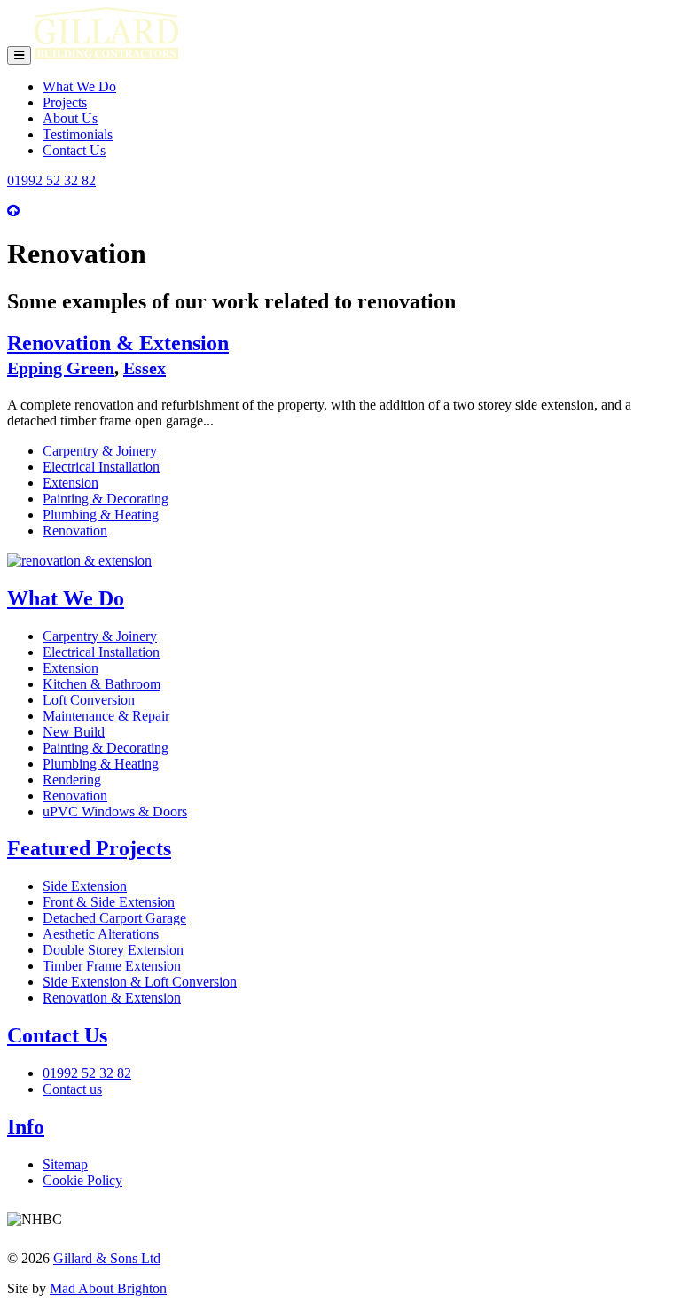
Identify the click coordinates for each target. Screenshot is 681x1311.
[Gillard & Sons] (106, 54)
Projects (65, 102)
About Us (70, 118)
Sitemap (65, 1164)
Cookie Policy (82, 1180)
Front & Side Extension (109, 901)
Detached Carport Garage (114, 917)
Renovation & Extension (118, 343)
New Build (74, 731)
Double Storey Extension (113, 949)
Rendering (72, 779)
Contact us (72, 1088)
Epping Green (60, 368)
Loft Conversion (89, 699)
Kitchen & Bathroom (101, 683)
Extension (70, 482)
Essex (144, 368)
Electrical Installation (101, 466)
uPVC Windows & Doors (115, 811)
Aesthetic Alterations (101, 933)
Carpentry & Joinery (100, 450)
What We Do (79, 86)
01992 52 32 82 (51, 180)
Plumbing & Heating (101, 514)
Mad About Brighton (108, 1288)
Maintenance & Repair (106, 715)
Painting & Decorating (105, 498)
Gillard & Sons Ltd (106, 1258)
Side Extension (85, 886)
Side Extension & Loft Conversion (140, 981)
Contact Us (74, 150)
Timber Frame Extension (112, 965)
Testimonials (78, 134)
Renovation (75, 530)
